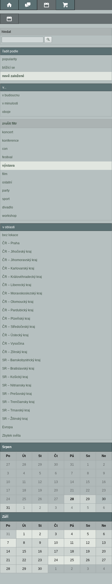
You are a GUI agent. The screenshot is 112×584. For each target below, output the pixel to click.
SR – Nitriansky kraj (16, 385)
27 (8, 464)
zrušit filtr (9, 123)
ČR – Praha (11, 243)
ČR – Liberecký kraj (16, 285)
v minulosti (10, 103)
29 (40, 464)
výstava (8, 165)
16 (104, 482)
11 (24, 482)
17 (8, 490)
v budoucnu (11, 95)
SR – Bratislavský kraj (18, 368)
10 (8, 482)
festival (7, 157)
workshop (9, 216)
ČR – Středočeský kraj (18, 327)
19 (40, 490)
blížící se (8, 67)
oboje (6, 112)
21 (72, 490)
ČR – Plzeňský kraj (16, 318)
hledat (6, 32)
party (6, 190)
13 (56, 482)
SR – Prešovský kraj (17, 394)
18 (24, 490)
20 (56, 490)
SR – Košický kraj (15, 377)
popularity (9, 59)
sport (6, 199)
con (5, 149)
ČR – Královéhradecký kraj (22, 277)
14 (72, 482)
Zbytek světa (11, 435)
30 (56, 464)
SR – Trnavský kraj (16, 410)
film (4, 174)
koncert (7, 132)
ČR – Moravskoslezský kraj (22, 293)
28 (24, 464)
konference (10, 140)
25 (24, 499)
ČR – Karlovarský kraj (18, 268)
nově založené (13, 76)
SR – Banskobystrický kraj (21, 360)
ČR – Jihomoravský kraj (19, 260)
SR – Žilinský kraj (15, 419)
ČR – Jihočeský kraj (17, 251)
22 (88, 490)
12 (40, 482)
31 (72, 464)
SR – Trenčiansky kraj (18, 402)
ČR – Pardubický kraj (17, 310)
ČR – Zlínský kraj (14, 352)
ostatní (7, 182)
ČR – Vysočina (13, 343)
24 (8, 499)
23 (104, 490)
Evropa (7, 427)
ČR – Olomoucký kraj (17, 302)
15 (88, 482)
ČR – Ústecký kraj (15, 335)
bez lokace (10, 235)
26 (40, 499)
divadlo (7, 207)
